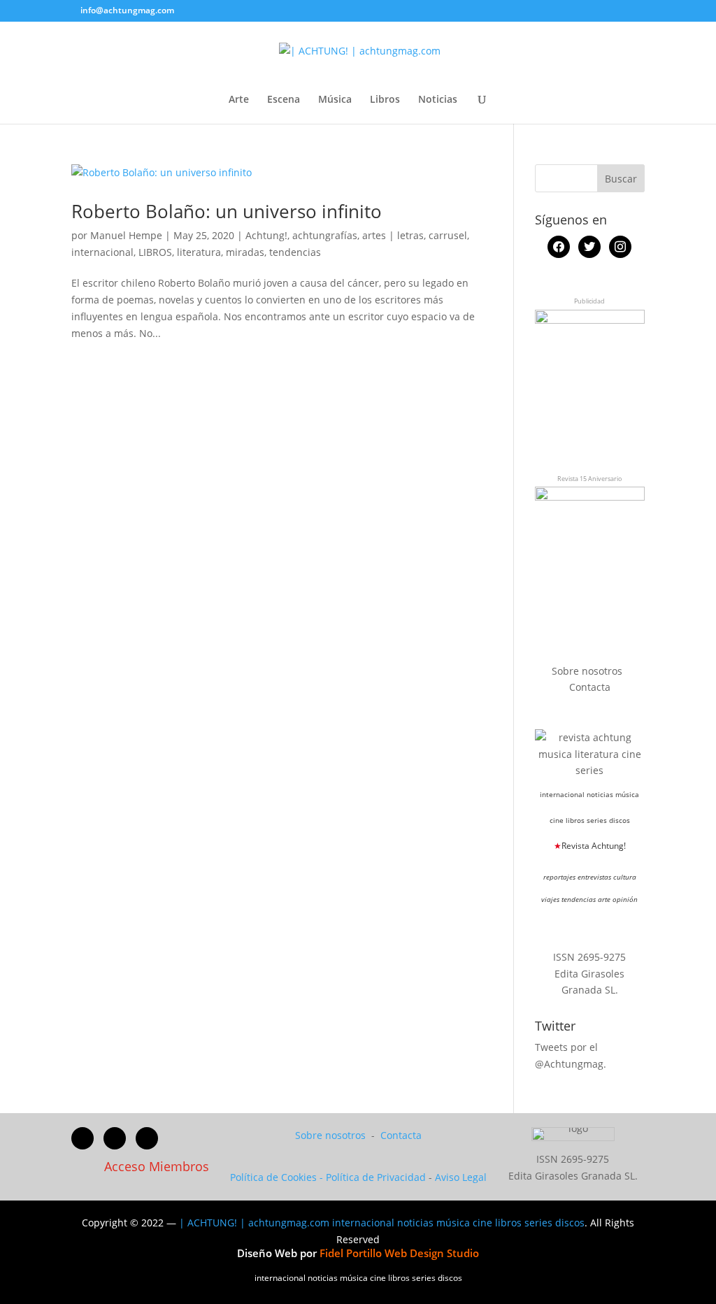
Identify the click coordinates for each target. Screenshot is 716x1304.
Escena (283, 100)
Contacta (589, 687)
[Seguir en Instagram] (147, 1138)
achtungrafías (324, 235)
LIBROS (155, 252)
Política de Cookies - (278, 1177)
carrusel (448, 235)
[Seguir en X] (114, 1138)
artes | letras (393, 235)
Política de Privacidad (376, 1177)
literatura (199, 252)
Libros (385, 100)
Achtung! (266, 235)
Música (335, 100)
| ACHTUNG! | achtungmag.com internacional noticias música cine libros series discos (382, 1222)
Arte (239, 100)
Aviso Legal (461, 1177)
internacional (102, 252)
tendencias (295, 252)
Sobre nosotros (588, 671)
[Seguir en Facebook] (82, 1138)
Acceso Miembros (156, 1166)
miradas (245, 252)
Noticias (437, 100)
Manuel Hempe (126, 235)
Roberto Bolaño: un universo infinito (226, 211)
